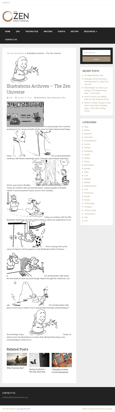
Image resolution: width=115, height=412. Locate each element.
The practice (31, 31)
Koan (49, 98)
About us (85, 409)
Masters (48, 31)
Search (96, 59)
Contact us (6, 2)
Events (61, 31)
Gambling (88, 151)
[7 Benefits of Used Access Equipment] (62, 360)
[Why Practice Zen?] (17, 359)
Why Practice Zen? (15, 368)
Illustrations (41, 98)
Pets (86, 189)
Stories (87, 200)
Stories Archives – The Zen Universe (37, 370)
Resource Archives (97, 409)
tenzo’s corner (90, 210)
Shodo (87, 196)
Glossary (109, 409)
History (75, 31)
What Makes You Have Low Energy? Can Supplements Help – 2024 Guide (96, 90)
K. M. (10, 98)
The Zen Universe (9, 409)
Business (88, 134)
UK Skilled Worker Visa (93, 75)
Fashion (87, 148)
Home (7, 31)
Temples (88, 207)
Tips (86, 217)
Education (88, 137)
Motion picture (90, 186)
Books (87, 130)
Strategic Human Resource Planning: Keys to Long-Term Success (96, 81)
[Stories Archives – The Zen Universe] (39, 360)
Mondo (87, 182)
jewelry (87, 168)
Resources (89, 31)
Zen (18, 31)
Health (87, 155)
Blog (86, 127)
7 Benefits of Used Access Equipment (60, 370)
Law (86, 175)
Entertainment (90, 141)
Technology (89, 203)
